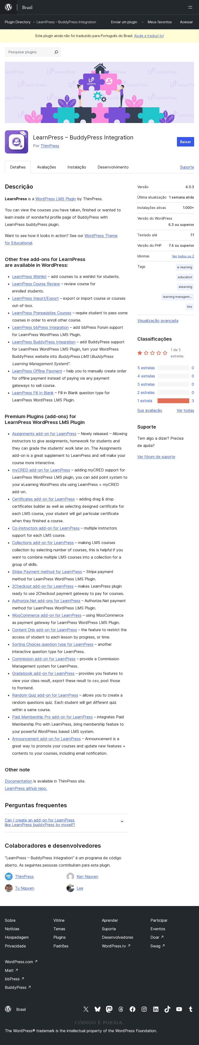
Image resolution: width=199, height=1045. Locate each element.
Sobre (10, 920)
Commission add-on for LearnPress (43, 658)
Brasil (21, 1009)
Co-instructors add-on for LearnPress (46, 528)
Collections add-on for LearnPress (43, 542)
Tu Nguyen (24, 888)
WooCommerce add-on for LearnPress (47, 615)
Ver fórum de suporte (156, 456)
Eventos (157, 928)
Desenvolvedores (117, 937)
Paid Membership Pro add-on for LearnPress (52, 717)
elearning (185, 287)
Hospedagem (17, 937)
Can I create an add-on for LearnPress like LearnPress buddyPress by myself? (40, 822)
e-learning (184, 267)
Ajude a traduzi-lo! (149, 36)
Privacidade (15, 946)
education (185, 277)
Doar (157, 937)
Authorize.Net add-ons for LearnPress (46, 600)
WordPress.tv (116, 946)
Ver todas (185, 410)
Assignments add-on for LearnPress (44, 433)
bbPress (15, 978)
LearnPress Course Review (36, 283)
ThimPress (50, 145)
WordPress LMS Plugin (55, 198)
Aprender (110, 920)
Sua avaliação (149, 410)
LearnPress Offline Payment (37, 371)
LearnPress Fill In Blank (33, 392)
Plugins (59, 937)
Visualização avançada (157, 320)
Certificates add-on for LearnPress (43, 499)
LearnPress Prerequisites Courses (41, 312)
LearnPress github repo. (26, 788)
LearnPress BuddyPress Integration (43, 341)
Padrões (60, 946)
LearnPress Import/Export (35, 298)
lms (189, 306)
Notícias (12, 928)
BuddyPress (18, 987)
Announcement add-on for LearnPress (46, 738)
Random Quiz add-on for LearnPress (45, 695)
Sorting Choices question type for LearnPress (52, 644)
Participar (158, 920)
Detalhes (18, 167)
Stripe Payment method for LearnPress (47, 571)
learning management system (178, 297)
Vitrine (59, 920)
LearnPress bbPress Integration (40, 327)
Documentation (18, 781)
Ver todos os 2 (183, 256)
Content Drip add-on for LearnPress (44, 629)
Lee (80, 888)
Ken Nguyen (87, 876)
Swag (157, 946)
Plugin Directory (18, 22)
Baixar (185, 142)
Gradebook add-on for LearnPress (43, 673)
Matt (11, 970)
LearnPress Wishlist (29, 276)
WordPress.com (21, 961)
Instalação (76, 167)
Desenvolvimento (113, 167)
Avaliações (46, 167)
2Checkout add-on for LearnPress (43, 586)
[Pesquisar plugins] (56, 52)
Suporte (187, 167)
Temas (59, 928)
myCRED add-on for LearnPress (41, 470)
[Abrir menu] (191, 7)
